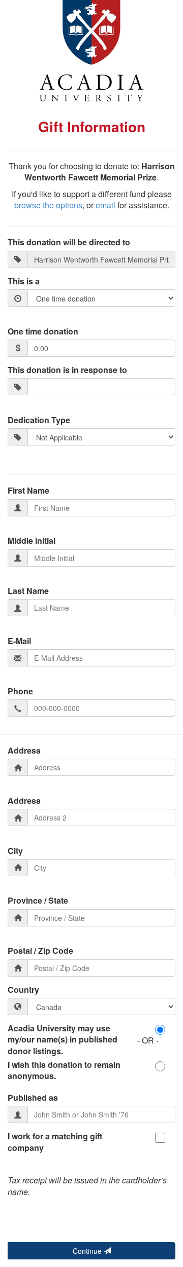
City (15, 850)
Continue (88, 1251)
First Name (28, 490)
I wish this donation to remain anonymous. (64, 1070)
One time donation (43, 331)
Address (24, 750)
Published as (33, 1097)
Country (23, 989)
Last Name (28, 591)
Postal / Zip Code (40, 950)
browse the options (48, 205)
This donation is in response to (67, 370)
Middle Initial (31, 540)
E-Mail (19, 641)
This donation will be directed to (69, 242)
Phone (20, 691)
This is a (24, 281)
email (105, 205)
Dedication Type (39, 420)
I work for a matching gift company (55, 1142)
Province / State (38, 900)
